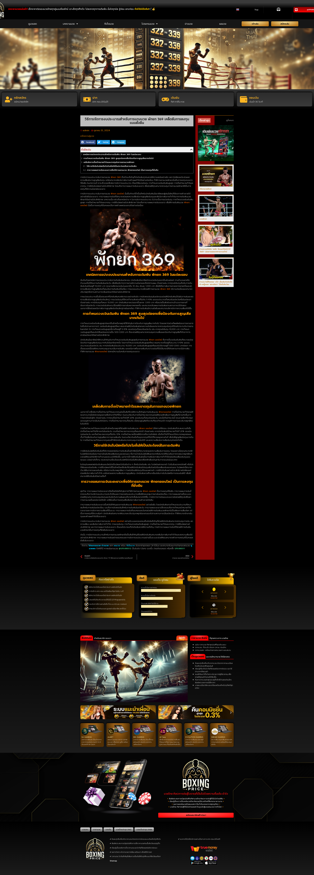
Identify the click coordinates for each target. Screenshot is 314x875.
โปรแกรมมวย (148, 24)
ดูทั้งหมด (230, 120)
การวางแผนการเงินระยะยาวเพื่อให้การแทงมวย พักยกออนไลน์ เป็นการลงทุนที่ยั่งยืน (122, 170)
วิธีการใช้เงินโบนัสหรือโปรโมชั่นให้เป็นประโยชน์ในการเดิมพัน (111, 166)
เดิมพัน (175, 97)
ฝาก (94, 97)
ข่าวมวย (189, 24)
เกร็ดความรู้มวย (87, 136)
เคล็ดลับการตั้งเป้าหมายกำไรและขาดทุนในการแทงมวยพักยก (109, 162)
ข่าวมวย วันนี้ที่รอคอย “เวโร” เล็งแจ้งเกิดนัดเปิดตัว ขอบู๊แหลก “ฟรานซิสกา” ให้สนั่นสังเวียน (215, 283)
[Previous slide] (202, 591)
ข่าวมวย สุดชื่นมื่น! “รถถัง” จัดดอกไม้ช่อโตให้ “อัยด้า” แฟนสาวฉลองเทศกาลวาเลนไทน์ (214, 250)
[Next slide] (225, 591)
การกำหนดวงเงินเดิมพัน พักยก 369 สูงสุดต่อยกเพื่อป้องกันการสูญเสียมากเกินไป (119, 158)
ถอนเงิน (254, 97)
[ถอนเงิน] (243, 99)
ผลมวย (222, 24)
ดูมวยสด (32, 24)
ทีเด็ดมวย (109, 24)
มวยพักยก (203, 219)
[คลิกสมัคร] (8, 99)
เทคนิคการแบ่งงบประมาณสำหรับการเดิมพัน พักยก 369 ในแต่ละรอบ (112, 154)
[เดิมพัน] (165, 99)
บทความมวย (69, 24)
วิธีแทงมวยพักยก (205, 189)
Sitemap (113, 861)
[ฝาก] (87, 99)
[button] (88, 142)
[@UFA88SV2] (296, 9)
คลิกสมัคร (20, 97)
